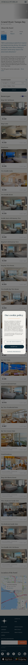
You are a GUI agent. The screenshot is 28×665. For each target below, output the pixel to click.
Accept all (14, 346)
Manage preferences (14, 351)
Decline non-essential (14, 341)
